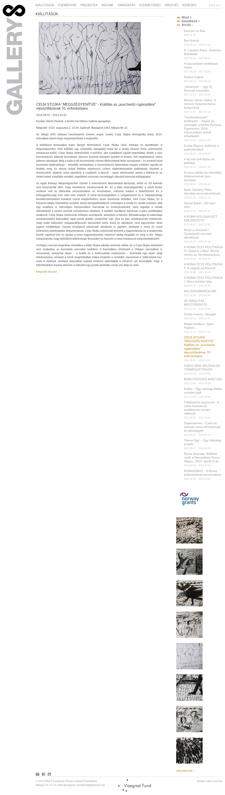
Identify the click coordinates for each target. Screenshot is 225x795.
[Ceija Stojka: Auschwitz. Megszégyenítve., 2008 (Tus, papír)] (189, 668)
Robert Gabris (193, 77)
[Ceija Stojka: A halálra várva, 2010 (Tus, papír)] (189, 731)
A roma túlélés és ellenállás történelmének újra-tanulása (203, 176)
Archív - (187, 25)
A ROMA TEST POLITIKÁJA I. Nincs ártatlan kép (203, 279)
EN (211, 5)
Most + (187, 17)
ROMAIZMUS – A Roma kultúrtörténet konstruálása (202, 472)
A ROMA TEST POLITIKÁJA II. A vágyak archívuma (203, 266)
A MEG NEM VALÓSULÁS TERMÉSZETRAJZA (202, 367)
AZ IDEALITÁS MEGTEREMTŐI (195, 302)
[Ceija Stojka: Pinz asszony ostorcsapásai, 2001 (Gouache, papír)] (189, 574)
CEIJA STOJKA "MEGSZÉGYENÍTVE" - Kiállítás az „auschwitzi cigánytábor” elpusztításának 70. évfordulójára (200, 347)
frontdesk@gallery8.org (91, 785)
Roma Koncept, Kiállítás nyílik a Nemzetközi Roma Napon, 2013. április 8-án (202, 457)
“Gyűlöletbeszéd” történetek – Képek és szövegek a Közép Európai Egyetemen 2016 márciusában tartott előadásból (202, 127)
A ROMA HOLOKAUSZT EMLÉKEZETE (200, 218)
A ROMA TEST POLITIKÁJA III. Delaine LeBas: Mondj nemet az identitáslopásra (203, 250)
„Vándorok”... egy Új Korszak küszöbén (198, 88)
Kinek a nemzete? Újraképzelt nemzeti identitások (197, 233)
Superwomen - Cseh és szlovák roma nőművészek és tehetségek (202, 426)
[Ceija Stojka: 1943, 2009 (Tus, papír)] (189, 637)
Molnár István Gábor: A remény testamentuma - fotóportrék (200, 103)
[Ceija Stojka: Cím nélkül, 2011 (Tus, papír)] (189, 542)
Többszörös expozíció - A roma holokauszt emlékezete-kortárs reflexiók (201, 407)
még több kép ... (185, 770)
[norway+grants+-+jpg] (189, 511)
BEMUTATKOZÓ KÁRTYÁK (203, 379)
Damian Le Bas (194, 31)
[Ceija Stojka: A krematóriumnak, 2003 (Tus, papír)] (189, 762)
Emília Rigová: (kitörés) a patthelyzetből (201, 147)
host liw (217, 781)
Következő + (191, 21)
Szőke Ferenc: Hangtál (200, 314)
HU (218, 5)
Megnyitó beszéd (46, 271)
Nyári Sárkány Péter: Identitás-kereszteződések (202, 191)
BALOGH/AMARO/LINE (200, 291)
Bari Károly (191, 40)
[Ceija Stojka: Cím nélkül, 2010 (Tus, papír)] (189, 605)
